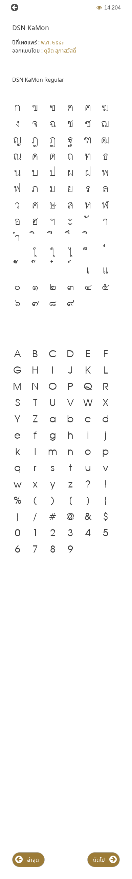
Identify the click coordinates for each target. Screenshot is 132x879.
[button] (12, 7)
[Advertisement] (66, 635)
